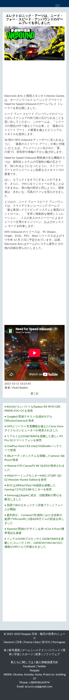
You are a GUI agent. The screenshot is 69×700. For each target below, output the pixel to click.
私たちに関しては (22, 662)
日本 (19, 642)
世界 (38, 654)
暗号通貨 (14, 650)
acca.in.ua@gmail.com (38, 686)
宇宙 (17, 654)
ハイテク (38, 650)
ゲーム (26, 650)
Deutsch (9, 642)
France (28, 642)
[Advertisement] (34, 77)
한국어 (46, 642)
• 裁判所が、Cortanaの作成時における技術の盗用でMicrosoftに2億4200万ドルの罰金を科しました (34, 519)
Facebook (29, 666)
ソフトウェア (51, 654)
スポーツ (27, 654)
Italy (37, 642)
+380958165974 (39, 682)
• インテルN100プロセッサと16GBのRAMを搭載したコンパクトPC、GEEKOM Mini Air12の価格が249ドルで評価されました (34, 542)
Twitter (41, 666)
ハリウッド (53, 650)
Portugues (59, 642)
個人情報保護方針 (47, 662)
